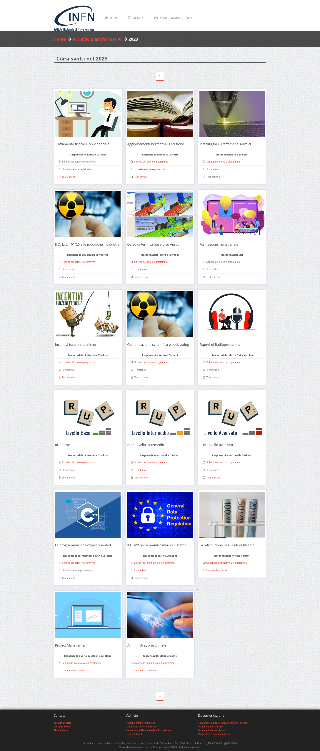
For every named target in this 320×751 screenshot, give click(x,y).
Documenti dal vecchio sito (212, 730)
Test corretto (68, 177)
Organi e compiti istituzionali (141, 723)
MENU (136, 18)
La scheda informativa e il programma (153, 563)
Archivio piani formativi (97, 39)
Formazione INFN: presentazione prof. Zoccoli (222, 723)
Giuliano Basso (161, 747)
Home (60, 39)
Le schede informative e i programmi (81, 663)
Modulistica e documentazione (214, 734)
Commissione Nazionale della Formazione (148, 730)
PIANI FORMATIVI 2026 (175, 18)
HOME (113, 18)
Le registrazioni (85, 169)
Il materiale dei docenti (146, 670)
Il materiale (68, 169)
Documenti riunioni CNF (210, 726)
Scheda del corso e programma (151, 161)
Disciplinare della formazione (141, 726)
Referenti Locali (134, 734)
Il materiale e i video (217, 570)
